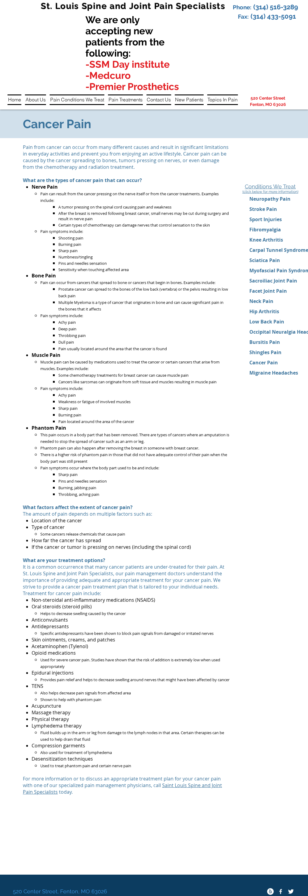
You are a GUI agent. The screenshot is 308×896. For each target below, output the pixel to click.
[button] (35, 99)
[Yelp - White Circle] (270, 891)
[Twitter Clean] (291, 891)
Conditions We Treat (270, 186)
